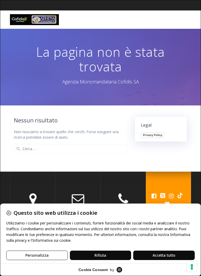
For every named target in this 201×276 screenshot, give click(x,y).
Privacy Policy (152, 135)
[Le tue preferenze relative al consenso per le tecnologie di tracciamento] (192, 267)
